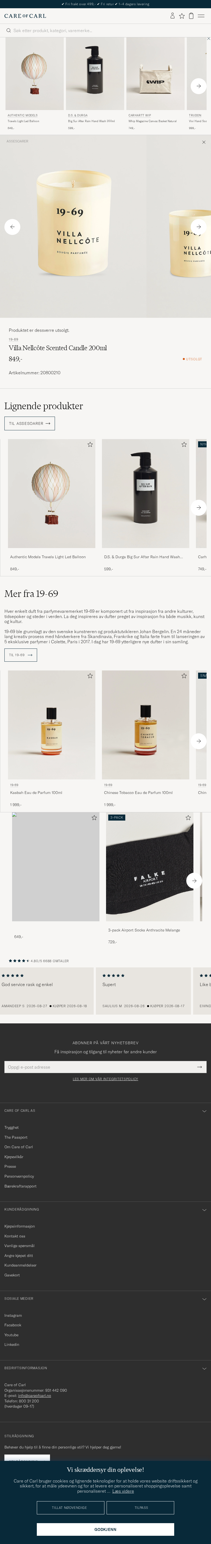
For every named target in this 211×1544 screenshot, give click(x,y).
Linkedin (11, 1344)
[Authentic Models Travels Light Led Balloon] (51, 551)
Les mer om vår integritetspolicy (105, 1079)
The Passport (15, 1137)
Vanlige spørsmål (19, 1245)
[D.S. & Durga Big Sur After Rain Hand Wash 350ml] (145, 551)
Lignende (43, 406)
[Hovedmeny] (201, 16)
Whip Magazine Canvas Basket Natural (153, 121)
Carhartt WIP (140, 115)
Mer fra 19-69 (31, 593)
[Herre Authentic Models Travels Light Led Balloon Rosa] (34, 73)
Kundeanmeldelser (20, 1265)
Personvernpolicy (19, 1176)
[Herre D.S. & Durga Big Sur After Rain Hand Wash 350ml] (95, 73)
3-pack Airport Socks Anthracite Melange (144, 930)
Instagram (13, 1315)
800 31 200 (29, 1401)
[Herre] (55, 866)
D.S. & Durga (77, 115)
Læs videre (123, 1491)
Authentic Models (23, 115)
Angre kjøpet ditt (18, 1255)
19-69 (13, 339)
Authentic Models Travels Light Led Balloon (48, 556)
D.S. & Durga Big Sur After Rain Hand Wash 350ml (142, 557)
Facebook (12, 1325)
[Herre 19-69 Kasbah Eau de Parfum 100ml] (51, 724)
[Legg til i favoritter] (89, 445)
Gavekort (12, 1275)
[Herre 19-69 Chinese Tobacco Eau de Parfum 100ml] (145, 724)
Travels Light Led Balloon (23, 121)
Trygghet (11, 1127)
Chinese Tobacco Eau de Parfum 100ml (138, 792)
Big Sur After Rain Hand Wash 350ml (91, 121)
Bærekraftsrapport (20, 1186)
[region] (105, 991)
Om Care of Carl (18, 1146)
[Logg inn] (172, 16)
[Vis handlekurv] (191, 15)
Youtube (11, 1334)
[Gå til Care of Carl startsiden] (25, 16)
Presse (10, 1166)
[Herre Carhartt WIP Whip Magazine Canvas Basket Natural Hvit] (155, 73)
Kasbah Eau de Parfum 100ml (36, 792)
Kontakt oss (14, 1236)
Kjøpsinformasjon (19, 1226)
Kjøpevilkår (13, 1156)
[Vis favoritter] (182, 16)
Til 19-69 (17, 655)
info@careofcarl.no (34, 1395)
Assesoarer (17, 141)
